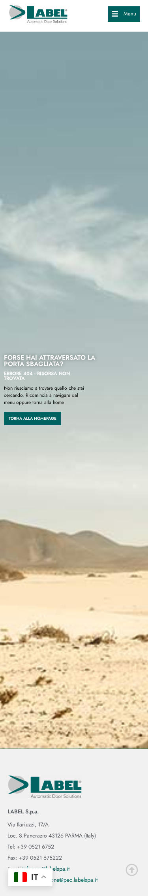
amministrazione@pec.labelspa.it (59, 880)
